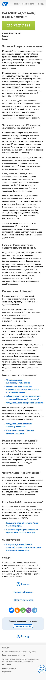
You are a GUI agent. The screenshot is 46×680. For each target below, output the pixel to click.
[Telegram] (34, 610)
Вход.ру (17, 4)
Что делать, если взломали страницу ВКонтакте (19, 425)
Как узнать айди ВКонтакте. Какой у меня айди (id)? (22, 524)
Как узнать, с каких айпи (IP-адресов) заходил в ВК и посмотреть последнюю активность (23, 547)
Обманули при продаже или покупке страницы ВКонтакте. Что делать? (23, 397)
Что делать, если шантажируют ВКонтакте (18, 381)
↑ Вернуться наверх (23, 600)
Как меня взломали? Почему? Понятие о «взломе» (20, 432)
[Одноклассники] (17, 610)
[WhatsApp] (23, 610)
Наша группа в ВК (23, 626)
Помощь (40, 4)
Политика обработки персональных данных (19, 652)
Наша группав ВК (41, 669)
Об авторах (6, 664)
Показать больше (23, 592)
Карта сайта (7, 672)
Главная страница (9, 669)
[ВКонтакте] (11, 610)
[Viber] (28, 610)
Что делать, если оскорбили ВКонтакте (24, 403)
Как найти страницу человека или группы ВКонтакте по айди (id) (22, 531)
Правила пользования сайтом (13, 655)
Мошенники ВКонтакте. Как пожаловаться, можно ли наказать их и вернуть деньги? (22, 389)
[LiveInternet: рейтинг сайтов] (9, 675)
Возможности (28, 4)
